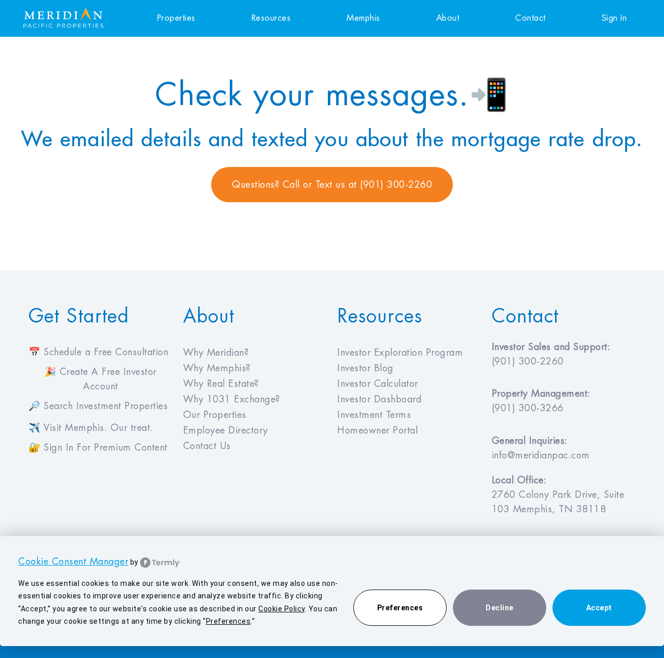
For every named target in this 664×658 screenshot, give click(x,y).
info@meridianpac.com (541, 455)
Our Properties (214, 414)
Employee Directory (225, 430)
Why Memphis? (217, 368)
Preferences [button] (228, 621)
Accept (599, 608)
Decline (500, 608)
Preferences (400, 608)
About (448, 18)
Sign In (614, 18)
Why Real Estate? (221, 383)
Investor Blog (365, 368)
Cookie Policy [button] (281, 609)
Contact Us (207, 446)
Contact (530, 18)
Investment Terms (374, 414)
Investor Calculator (377, 383)
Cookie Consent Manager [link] (73, 561)
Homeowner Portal (377, 430)
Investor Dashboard (379, 399)
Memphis (363, 18)
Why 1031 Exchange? (231, 399)
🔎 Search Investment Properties (98, 406)
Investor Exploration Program (400, 352)
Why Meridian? (216, 352)
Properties (176, 18)
